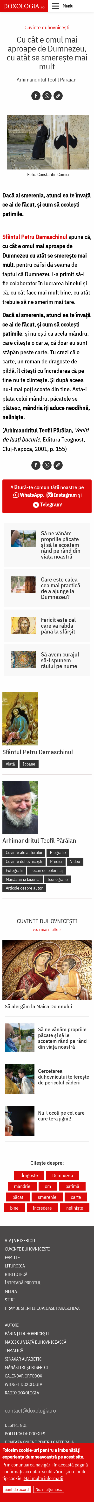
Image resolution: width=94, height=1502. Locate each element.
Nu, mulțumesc (48, 1489)
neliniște (74, 1208)
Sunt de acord (17, 1489)
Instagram (65, 494)
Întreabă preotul (23, 1283)
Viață (10, 764)
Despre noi (16, 1425)
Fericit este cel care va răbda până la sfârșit (58, 625)
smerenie (47, 1197)
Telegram (50, 504)
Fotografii (14, 870)
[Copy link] (58, 95)
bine (14, 1208)
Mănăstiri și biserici (23, 879)
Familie (12, 1257)
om (48, 1186)
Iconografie (57, 879)
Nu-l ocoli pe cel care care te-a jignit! (61, 1115)
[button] (62, 6)
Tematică (14, 1350)
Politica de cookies (25, 1433)
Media (11, 1291)
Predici (56, 861)
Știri (10, 1300)
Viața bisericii (20, 1240)
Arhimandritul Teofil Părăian (46, 79)
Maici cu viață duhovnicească (35, 1342)
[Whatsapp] (47, 95)
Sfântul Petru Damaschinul (37, 752)
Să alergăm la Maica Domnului (38, 1006)
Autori (12, 1325)
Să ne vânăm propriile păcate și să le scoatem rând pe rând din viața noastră (61, 544)
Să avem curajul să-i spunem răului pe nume (60, 660)
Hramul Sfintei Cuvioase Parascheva (42, 1308)
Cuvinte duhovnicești (47, 27)
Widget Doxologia (23, 1384)
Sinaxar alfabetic (23, 1359)
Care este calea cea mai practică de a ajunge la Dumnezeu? (60, 588)
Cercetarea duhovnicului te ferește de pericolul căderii (63, 1076)
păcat (18, 1197)
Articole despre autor (24, 888)
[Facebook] (35, 95)
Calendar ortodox (23, 1376)
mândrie (22, 1186)
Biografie (58, 852)
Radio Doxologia (22, 1393)
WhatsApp (31, 494)
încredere (42, 1208)
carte (76, 1197)
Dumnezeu (62, 1175)
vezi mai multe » (47, 929)
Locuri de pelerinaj (47, 870)
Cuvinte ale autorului (24, 852)
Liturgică (15, 1266)
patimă (72, 1186)
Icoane (29, 764)
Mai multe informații (43, 1478)
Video (75, 861)
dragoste (29, 1175)
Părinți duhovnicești (27, 1333)
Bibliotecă (16, 1274)
